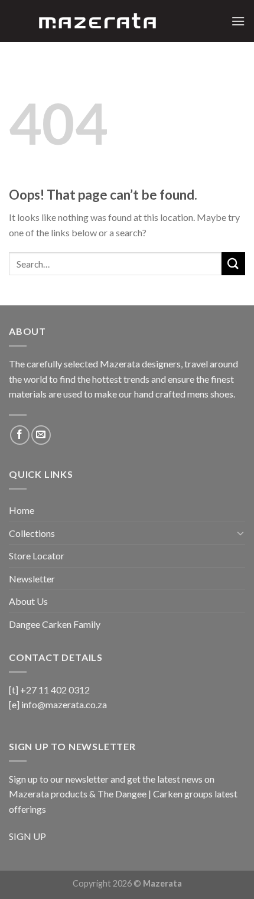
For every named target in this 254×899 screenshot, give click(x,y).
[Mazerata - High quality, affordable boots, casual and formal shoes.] (97, 21)
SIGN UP (27, 836)
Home (21, 510)
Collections (32, 533)
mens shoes (210, 393)
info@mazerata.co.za (64, 704)
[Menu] (238, 20)
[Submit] (233, 263)
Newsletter (32, 578)
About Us (28, 601)
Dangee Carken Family (54, 624)
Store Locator (36, 555)
